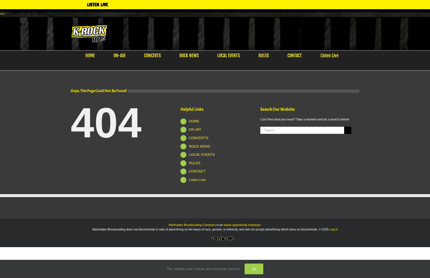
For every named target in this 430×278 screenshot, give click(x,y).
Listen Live (197, 180)
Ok (254, 269)
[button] (212, 65)
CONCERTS (198, 138)
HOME (194, 121)
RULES (194, 163)
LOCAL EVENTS (202, 155)
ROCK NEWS (199, 146)
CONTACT (197, 171)
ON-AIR (195, 129)
